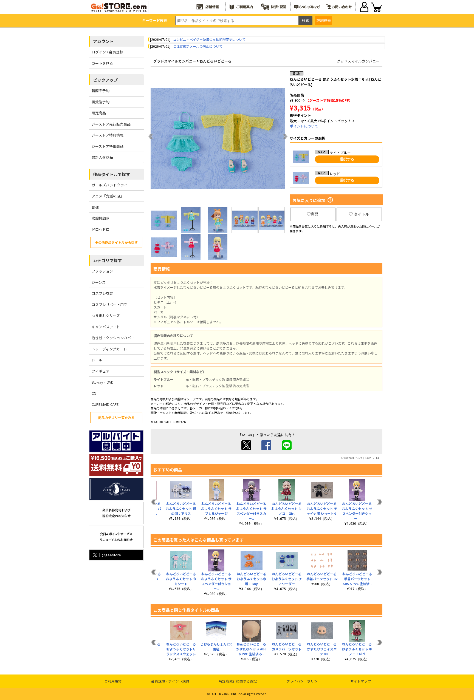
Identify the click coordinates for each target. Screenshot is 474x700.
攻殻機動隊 (100, 218)
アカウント (103, 41)
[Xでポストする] (246, 448)
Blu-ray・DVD (103, 382)
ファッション (102, 271)
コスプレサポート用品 (109, 304)
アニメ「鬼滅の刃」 (108, 196)
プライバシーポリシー (303, 681)
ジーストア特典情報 (107, 135)
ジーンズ (99, 282)
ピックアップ (105, 80)
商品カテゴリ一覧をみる (116, 417)
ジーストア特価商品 (107, 146)
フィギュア (100, 371)
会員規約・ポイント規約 (170, 681)
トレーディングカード (109, 349)
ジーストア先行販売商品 (111, 124)
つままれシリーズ (106, 315)
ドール (97, 359)
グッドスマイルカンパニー (174, 61)
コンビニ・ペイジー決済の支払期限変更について (209, 39)
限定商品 (99, 112)
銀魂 (95, 207)
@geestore (111, 554)
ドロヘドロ (100, 229)
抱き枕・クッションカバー (113, 337)
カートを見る (102, 63)
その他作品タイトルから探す (116, 242)
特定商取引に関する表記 (238, 681)
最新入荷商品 (102, 157)
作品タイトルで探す (111, 174)
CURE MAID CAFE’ (106, 404)
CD (94, 393)
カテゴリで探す (107, 260)
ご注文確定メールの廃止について (197, 46)
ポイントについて (304, 126)
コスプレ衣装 (102, 293)
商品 (314, 214)
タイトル (361, 214)
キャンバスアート (106, 326)
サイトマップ (361, 681)
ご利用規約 (113, 681)
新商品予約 (100, 90)
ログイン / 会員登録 (107, 52)
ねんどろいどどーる (215, 61)
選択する (347, 159)
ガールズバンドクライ (110, 185)
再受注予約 (100, 101)
